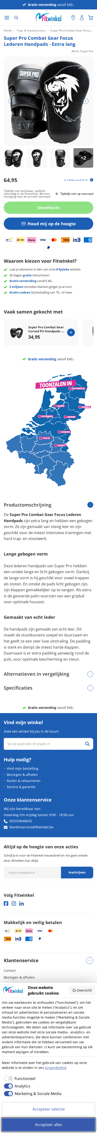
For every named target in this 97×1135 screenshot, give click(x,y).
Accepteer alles (48, 1124)
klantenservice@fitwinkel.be (31, 827)
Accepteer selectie (48, 1109)
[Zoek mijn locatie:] (65, 17)
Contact (10, 970)
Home (8, 30)
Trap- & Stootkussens (31, 30)
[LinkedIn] (21, 903)
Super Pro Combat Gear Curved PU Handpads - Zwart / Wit (46, 329)
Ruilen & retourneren (23, 780)
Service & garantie (21, 787)
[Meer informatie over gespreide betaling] (91, 180)
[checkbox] (18, 1078)
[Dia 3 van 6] (60, 158)
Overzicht (84, 990)
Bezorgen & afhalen (22, 774)
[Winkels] (73, 17)
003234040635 (20, 821)
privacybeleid (55, 1067)
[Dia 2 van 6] (37, 158)
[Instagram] (14, 903)
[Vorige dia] (11, 101)
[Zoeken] (16, 17)
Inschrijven (77, 872)
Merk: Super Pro (82, 51)
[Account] (82, 17)
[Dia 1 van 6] (14, 158)
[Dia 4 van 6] (83, 158)
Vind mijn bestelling (22, 768)
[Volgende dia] (86, 101)
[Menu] (7, 18)
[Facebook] (6, 903)
